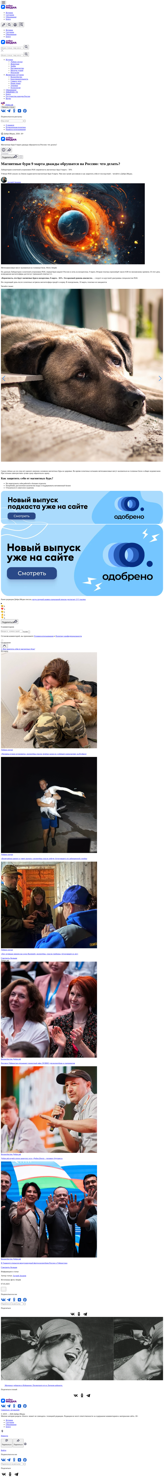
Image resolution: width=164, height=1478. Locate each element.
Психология (15, 88)
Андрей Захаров (19, 1276)
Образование (11, 17)
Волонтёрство (16, 77)
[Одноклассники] (79, 1314)
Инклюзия (15, 73)
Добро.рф (17, 1059)
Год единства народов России (18, 96)
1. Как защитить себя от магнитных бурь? (18, 649)
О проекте (10, 125)
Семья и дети (16, 81)
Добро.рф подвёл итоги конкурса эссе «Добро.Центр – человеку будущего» (32, 1158)
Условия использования (43, 636)
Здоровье (14, 86)
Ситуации (10, 15)
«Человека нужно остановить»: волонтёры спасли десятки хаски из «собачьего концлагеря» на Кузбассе (43, 754)
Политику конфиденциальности (68, 636)
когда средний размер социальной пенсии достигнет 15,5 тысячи (59, 599)
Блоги (8, 19)
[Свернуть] (4, 646)
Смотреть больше (9, 958)
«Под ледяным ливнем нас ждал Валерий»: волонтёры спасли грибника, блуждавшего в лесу (39, 954)
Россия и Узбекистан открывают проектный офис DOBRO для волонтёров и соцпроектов (38, 1063)
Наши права (16, 83)
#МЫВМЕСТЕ (12, 92)
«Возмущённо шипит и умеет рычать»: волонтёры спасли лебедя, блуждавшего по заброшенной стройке (44, 859)
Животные (15, 64)
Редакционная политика (16, 127)
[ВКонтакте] (73, 1314)
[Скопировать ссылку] (91, 1314)
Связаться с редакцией (10, 1410)
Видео (8, 98)
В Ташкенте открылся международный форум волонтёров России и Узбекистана (34, 1263)
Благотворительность (19, 79)
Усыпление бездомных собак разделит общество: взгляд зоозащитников (30, 465)
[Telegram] (85, 1314)
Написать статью (8, 107)
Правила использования (16, 129)
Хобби (13, 66)
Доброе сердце (17, 62)
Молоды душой (17, 70)
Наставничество (17, 68)
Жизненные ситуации (15, 75)
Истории (9, 13)
